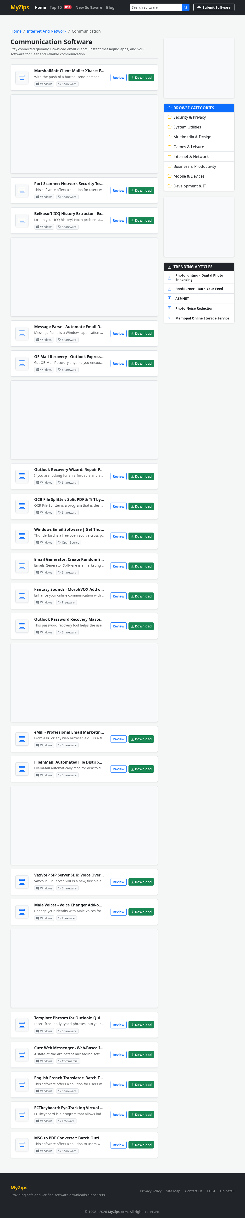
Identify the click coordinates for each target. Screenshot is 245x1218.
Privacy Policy (150, 1191)
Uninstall (227, 1191)
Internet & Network (191, 156)
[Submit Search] (185, 7)
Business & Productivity (194, 166)
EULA (211, 1191)
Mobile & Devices (189, 176)
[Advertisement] (84, 134)
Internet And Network (47, 31)
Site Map (173, 1191)
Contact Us (193, 1191)
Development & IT (189, 186)
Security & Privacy (189, 117)
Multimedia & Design (192, 136)
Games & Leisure (188, 146)
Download (143, 77)
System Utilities (187, 127)
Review (118, 77)
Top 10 (60, 7)
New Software (88, 7)
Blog (110, 7)
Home (40, 7)
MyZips (20, 7)
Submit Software (216, 7)
